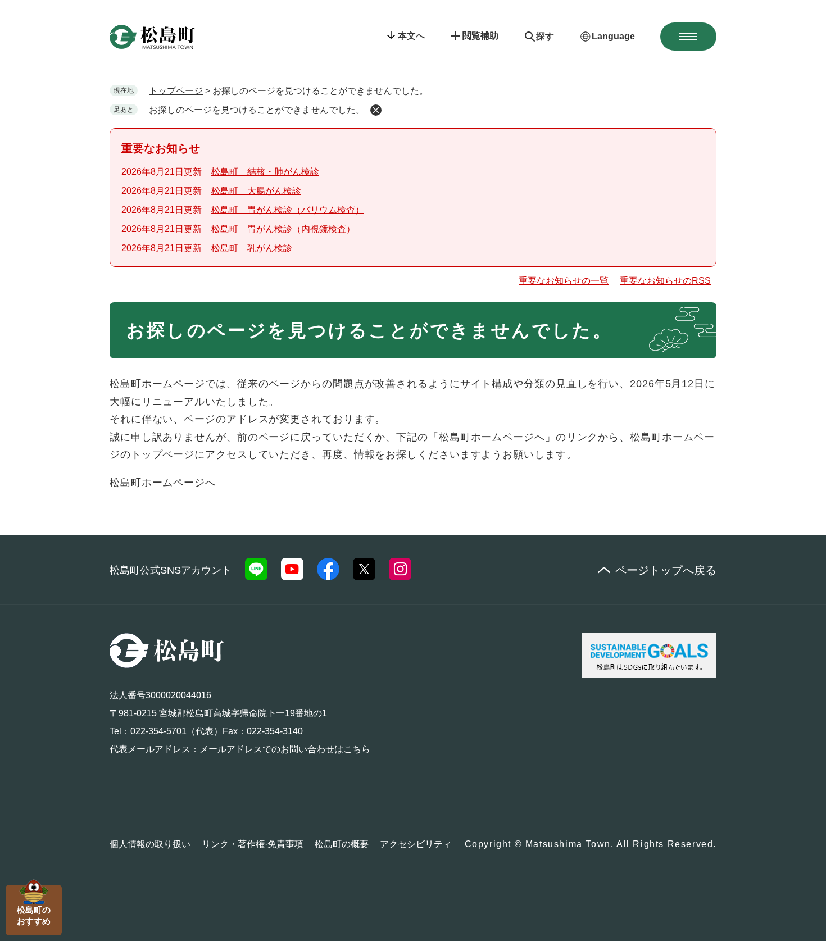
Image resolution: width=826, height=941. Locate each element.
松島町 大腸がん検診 (256, 191)
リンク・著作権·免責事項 (252, 844)
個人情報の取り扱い (150, 844)
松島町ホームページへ (163, 482)
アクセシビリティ (416, 844)
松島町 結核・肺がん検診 (265, 171)
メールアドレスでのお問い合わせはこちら (284, 749)
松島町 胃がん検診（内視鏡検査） (283, 229)
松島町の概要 (342, 844)
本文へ (411, 35)
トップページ (176, 91)
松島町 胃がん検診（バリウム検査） (287, 210)
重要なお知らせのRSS (665, 280)
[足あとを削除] (376, 110)
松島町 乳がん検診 (251, 248)
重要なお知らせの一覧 (564, 280)
